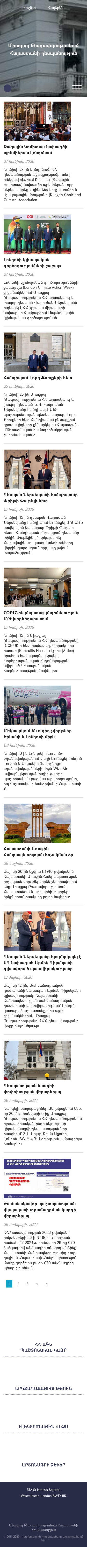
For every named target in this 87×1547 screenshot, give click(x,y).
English (29, 7)
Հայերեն (56, 7)
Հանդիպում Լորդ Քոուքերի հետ (38, 377)
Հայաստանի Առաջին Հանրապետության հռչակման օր (38, 852)
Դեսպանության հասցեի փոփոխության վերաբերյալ (32, 1089)
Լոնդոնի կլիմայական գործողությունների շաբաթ (32, 262)
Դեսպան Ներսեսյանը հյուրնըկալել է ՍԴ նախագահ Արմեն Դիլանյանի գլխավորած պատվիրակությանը (42, 962)
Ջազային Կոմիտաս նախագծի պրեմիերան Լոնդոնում (35, 149)
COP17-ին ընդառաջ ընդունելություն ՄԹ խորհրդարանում (41, 616)
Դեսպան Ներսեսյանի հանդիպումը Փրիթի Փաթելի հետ (41, 497)
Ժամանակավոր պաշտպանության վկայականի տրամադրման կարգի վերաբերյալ (40, 1210)
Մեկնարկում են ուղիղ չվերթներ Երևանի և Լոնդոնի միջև (38, 734)
